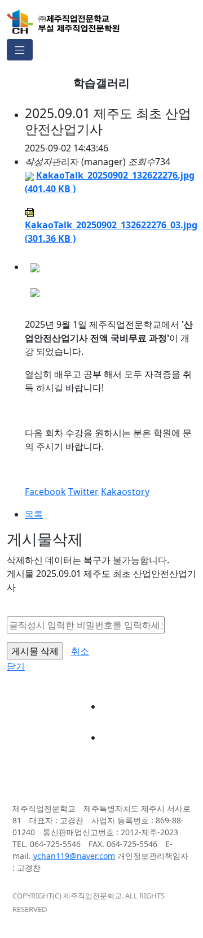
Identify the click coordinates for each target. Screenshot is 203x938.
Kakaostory (125, 491)
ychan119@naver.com (74, 855)
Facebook (45, 491)
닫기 (16, 666)
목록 (34, 514)
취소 (80, 651)
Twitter (83, 491)
